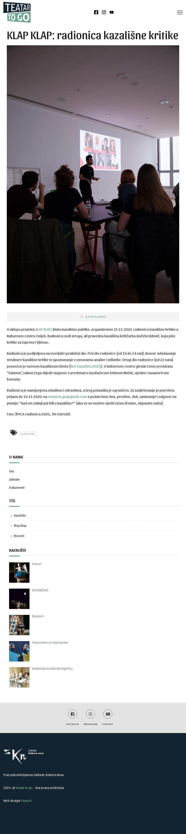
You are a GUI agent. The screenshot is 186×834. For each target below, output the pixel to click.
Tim (11, 471)
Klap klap (28, 433)
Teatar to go (24, 788)
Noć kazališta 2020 (85, 366)
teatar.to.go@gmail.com (67, 396)
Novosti (101, 316)
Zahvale (14, 479)
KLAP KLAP (43, 329)
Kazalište (20, 515)
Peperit (26, 800)
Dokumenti (16, 487)
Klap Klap (90, 316)
